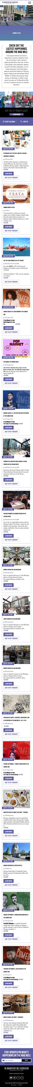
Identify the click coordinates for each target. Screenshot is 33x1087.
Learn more (8, 173)
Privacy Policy (13, 1085)
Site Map (20, 1085)
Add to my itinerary (11, 177)
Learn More (16, 114)
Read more (5, 170)
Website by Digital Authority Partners (16, 1073)
